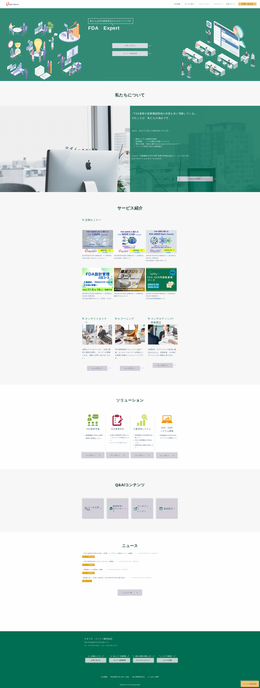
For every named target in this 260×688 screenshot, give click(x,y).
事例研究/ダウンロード (118, 508)
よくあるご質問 (153, 677)
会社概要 (104, 677)
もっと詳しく (97, 368)
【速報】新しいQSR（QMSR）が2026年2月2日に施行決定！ (104, 577)
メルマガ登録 (167, 660)
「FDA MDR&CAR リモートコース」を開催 (97, 561)
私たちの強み (195, 179)
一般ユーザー (87, 581)
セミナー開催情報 (130, 53)
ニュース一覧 (127, 592)
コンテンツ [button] (218, 4)
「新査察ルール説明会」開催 (92, 569)
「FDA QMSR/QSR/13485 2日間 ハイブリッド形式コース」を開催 (107, 553)
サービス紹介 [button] (190, 4)
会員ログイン (230, 4)
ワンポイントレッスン (142, 508)
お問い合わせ (247, 4)
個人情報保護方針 (138, 677)
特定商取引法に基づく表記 (119, 677)
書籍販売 (168, 509)
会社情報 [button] (177, 4)
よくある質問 (93, 508)
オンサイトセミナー (143, 660)
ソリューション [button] (204, 4)
